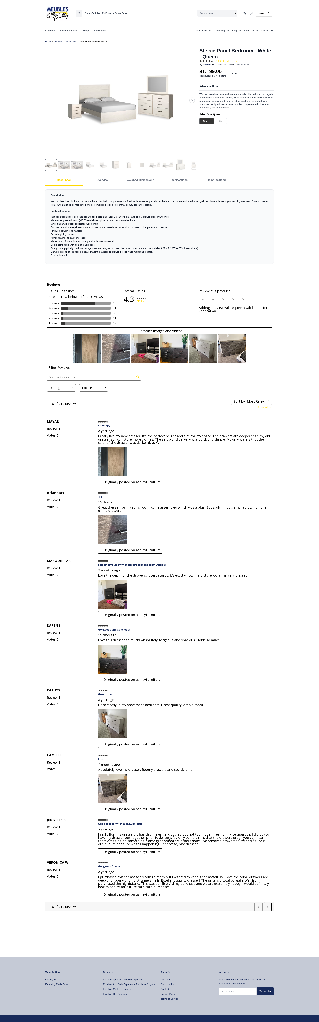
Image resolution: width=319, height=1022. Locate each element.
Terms (233, 73)
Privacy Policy (168, 994)
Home (48, 41)
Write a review (233, 61)
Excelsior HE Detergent (115, 994)
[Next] (192, 100)
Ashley (207, 64)
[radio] (206, 121)
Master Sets (71, 41)
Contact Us (166, 989)
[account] (251, 13)
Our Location (167, 984)
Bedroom (58, 41)
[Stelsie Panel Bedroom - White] (121, 100)
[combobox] (217, 13)
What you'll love (209, 86)
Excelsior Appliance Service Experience (123, 979)
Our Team (166, 979)
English (261, 13)
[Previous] (50, 100)
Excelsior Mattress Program (117, 989)
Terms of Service (169, 998)
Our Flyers (50, 979)
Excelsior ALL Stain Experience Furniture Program (129, 984)
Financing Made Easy (56, 984)
